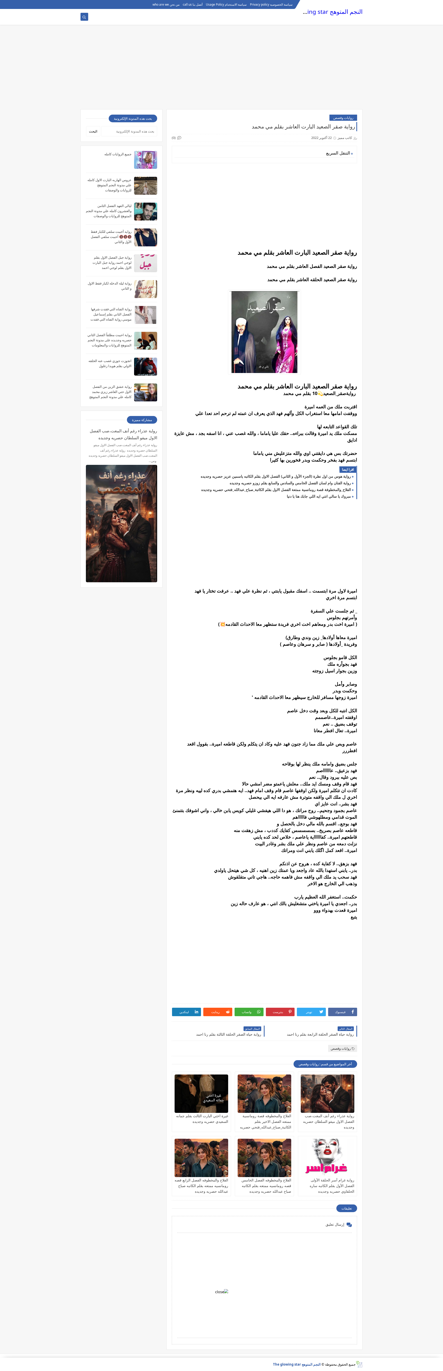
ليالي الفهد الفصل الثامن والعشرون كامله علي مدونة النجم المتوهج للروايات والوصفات (109, 210)
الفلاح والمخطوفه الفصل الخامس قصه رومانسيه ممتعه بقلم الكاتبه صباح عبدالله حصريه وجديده (266, 1186)
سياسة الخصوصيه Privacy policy (271, 4)
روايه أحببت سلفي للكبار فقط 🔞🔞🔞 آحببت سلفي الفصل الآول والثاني (111, 236)
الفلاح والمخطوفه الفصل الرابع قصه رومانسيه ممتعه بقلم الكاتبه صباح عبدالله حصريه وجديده (201, 1186)
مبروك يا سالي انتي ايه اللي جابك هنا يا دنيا (319, 496)
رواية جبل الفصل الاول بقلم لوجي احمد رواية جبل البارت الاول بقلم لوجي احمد (112, 262)
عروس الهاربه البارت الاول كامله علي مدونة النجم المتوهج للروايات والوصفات (109, 185)
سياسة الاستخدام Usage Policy (226, 4)
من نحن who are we (166, 4)
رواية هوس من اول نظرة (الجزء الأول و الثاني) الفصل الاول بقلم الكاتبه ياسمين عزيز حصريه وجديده (276, 476)
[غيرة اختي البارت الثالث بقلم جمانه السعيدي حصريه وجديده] (201, 1093)
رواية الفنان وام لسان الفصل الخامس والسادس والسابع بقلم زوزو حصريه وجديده (290, 482)
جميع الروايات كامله (118, 154)
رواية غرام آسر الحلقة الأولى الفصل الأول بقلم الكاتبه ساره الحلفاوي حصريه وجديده (332, 1186)
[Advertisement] (221, 69)
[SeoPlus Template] (359, 1364)
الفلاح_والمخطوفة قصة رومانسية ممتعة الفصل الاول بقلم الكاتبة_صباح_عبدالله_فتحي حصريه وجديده (276, 489)
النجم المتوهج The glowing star (322, 12)
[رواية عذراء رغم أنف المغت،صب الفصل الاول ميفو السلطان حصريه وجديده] (327, 1093)
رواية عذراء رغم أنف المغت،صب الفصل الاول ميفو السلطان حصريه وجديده (328, 1121)
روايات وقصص (343, 117)
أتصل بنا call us (193, 4)
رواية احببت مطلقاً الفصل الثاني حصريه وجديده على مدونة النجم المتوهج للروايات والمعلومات (109, 340)
